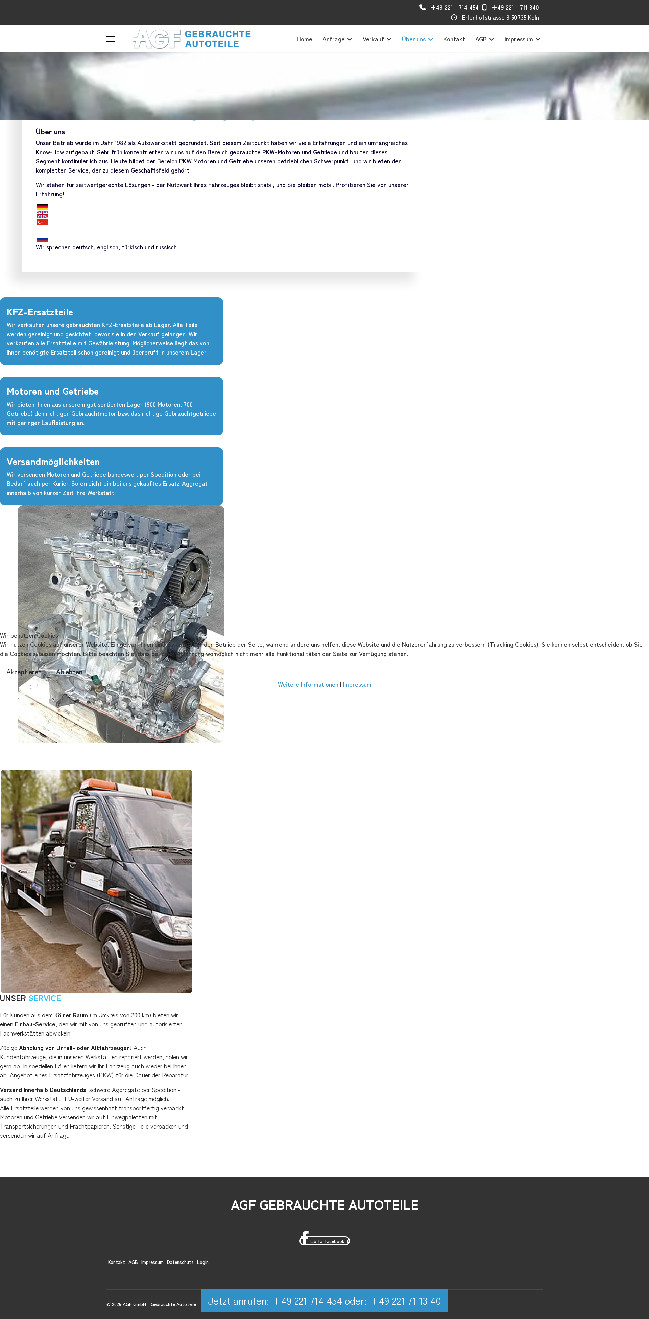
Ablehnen (69, 671)
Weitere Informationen (308, 684)
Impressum (357, 684)
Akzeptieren (24, 671)
